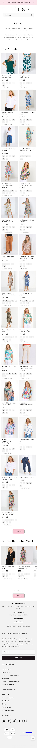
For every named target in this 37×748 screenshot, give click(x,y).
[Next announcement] (33, 2)
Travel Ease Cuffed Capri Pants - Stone (27, 367)
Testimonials (6, 707)
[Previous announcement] (3, 2)
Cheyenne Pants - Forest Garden (26, 76)
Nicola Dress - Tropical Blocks (7, 184)
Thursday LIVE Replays (10, 681)
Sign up (18, 658)
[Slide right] (23, 591)
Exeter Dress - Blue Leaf (26, 294)
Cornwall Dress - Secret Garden (8, 513)
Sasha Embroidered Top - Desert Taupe (27, 257)
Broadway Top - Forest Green (8, 76)
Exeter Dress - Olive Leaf (9, 330)
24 (13, 193)
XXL (21, 158)
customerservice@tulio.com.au (18, 626)
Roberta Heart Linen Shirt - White (9, 478)
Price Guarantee (8, 684)
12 (6, 119)
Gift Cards (5, 701)
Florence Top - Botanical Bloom (26, 184)
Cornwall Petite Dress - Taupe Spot (9, 294)
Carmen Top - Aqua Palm (9, 367)
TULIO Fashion (29, 732)
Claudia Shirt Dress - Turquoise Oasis (27, 149)
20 (6, 158)
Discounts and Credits (10, 675)
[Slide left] (14, 591)
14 (10, 119)
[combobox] (18, 15)
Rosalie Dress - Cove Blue (27, 113)
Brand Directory (8, 698)
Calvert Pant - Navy (27, 478)
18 (3, 85)
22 (10, 193)
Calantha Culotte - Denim (9, 149)
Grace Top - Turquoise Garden (26, 403)
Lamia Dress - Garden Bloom (7, 220)
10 (3, 119)
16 (13, 119)
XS (21, 337)
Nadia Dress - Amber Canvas (27, 220)
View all (18, 531)
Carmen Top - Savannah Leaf (25, 330)
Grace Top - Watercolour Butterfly (6, 441)
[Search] (32, 15)
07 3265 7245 (18, 621)
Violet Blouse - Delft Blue (27, 440)
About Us (5, 695)
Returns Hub (7, 669)
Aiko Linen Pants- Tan (8, 257)
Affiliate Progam (8, 710)
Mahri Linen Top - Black (8, 567)
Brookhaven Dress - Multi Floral (24, 567)
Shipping (5, 678)
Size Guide (6, 672)
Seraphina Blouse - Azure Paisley (9, 403)
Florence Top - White (7, 113)
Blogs (4, 704)
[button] (4, 9)
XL (29, 156)
